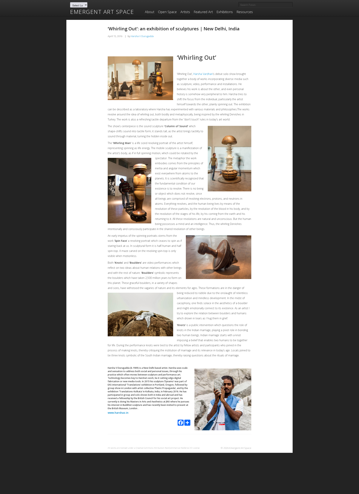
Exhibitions (225, 12)
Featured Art (203, 12)
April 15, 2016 (115, 36)
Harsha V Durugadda (142, 36)
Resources (245, 12)
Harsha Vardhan (203, 74)
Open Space (167, 12)
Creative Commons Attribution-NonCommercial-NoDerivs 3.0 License (168, 447)
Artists (185, 12)
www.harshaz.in (118, 412)
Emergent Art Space (102, 12)
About (149, 12)
